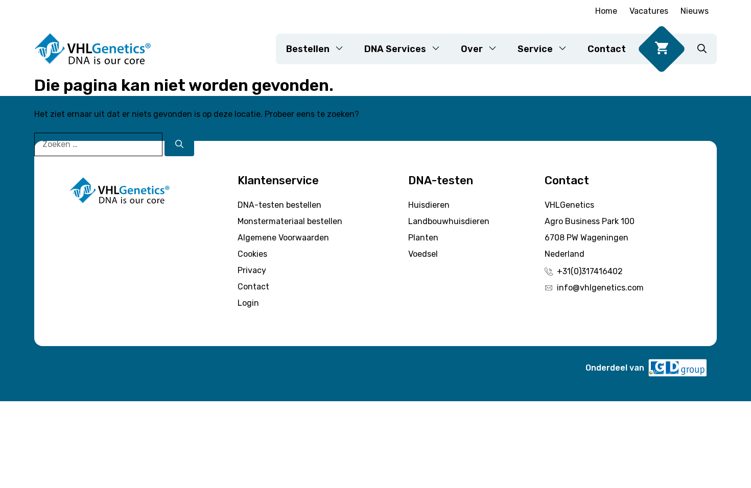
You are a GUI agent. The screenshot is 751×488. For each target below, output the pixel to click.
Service (535, 49)
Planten (423, 237)
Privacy (252, 270)
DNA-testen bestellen (279, 205)
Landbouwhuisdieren (448, 221)
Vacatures (648, 11)
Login (248, 303)
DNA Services (395, 49)
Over (472, 49)
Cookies (252, 254)
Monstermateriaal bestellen (290, 221)
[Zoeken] (179, 144)
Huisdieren (429, 205)
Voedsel (423, 254)
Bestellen (308, 49)
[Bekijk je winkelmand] (661, 49)
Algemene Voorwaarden (283, 237)
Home (606, 11)
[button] (702, 49)
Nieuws (694, 11)
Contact (607, 49)
